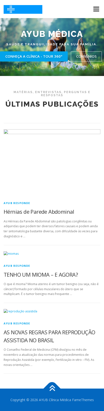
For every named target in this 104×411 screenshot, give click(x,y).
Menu (96, 9)
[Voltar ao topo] (52, 388)
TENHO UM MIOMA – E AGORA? (41, 274)
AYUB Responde (17, 203)
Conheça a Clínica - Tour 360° (33, 56)
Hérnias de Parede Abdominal (39, 211)
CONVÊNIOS (86, 56)
